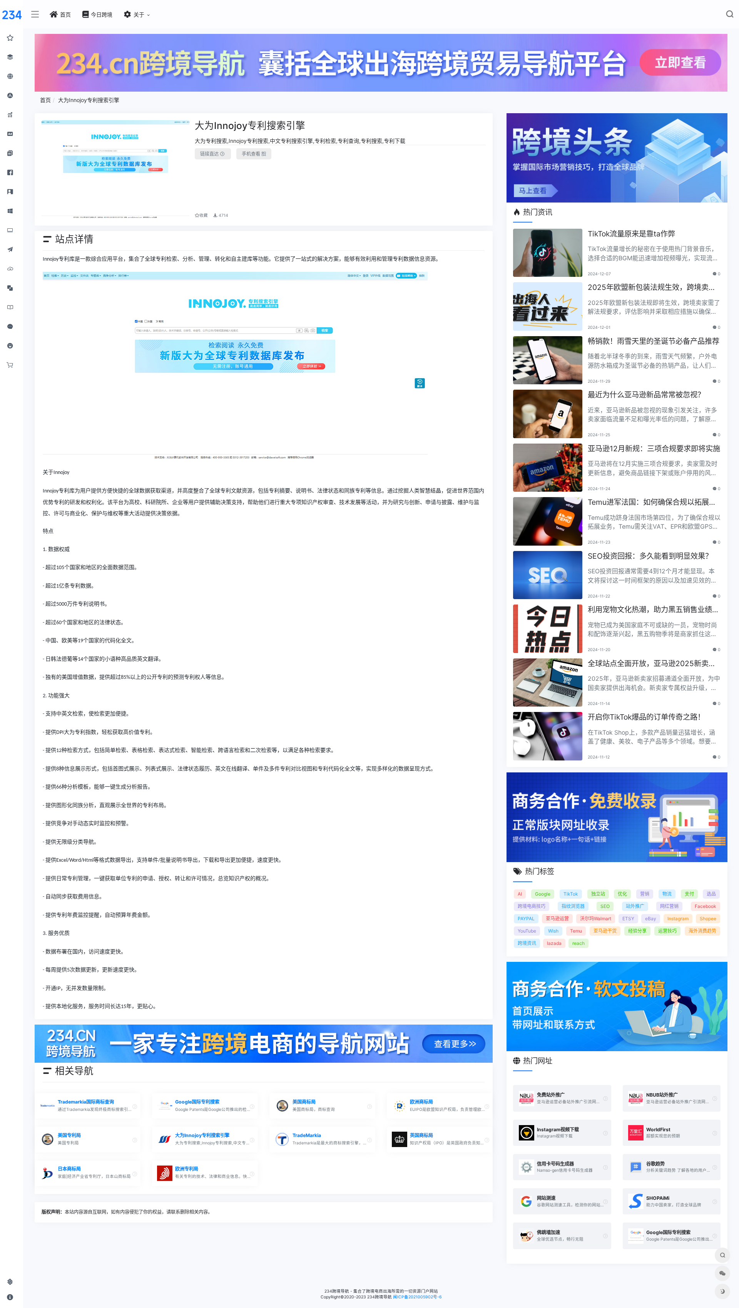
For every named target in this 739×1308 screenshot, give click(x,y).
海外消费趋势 (702, 931)
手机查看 (251, 154)
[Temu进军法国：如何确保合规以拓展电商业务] (547, 521)
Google (542, 894)
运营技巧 (667, 931)
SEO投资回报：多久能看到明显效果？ (650, 556)
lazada (554, 943)
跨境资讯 (527, 943)
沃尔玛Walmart (595, 918)
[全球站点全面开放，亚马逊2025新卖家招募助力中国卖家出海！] (547, 682)
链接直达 (210, 154)
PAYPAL (526, 918)
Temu (576, 931)
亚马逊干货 (605, 931)
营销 (644, 894)
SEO (605, 906)
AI (520, 894)
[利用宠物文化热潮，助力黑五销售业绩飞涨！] (547, 629)
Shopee (708, 918)
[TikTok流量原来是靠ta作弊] (547, 253)
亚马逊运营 (557, 918)
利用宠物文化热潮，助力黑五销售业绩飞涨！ (653, 610)
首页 (45, 100)
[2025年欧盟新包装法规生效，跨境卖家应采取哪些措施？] (547, 306)
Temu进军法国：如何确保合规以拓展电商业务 (652, 502)
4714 (222, 215)
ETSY (628, 918)
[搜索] (730, 15)
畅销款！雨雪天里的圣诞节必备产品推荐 (653, 341)
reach (578, 943)
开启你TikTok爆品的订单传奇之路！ (646, 717)
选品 (711, 894)
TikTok (570, 894)
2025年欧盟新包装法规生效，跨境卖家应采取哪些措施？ (652, 288)
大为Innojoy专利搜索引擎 (88, 100)
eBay (650, 918)
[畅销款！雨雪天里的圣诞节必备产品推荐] (547, 360)
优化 (622, 894)
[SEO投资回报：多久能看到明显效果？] (547, 575)
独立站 (598, 894)
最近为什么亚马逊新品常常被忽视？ (646, 394)
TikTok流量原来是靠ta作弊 (631, 233)
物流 (667, 894)
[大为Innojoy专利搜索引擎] (116, 169)
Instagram (678, 918)
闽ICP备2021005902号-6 (417, 1297)
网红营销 (669, 906)
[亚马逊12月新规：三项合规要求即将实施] (547, 468)
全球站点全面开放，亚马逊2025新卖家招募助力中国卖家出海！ (652, 664)
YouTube (527, 931)
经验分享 (637, 931)
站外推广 (635, 906)
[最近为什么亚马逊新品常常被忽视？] (547, 414)
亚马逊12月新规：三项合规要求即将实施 (654, 448)
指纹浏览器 (573, 906)
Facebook (705, 906)
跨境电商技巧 (531, 906)
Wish (553, 931)
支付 (689, 894)
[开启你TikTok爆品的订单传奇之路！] (547, 736)
